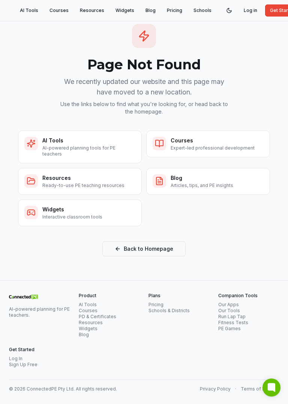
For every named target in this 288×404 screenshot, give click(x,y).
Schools (203, 10)
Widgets (125, 10)
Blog (151, 10)
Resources (92, 10)
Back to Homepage (148, 248)
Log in (250, 10)
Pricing (174, 10)
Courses (59, 10)
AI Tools (29, 10)
